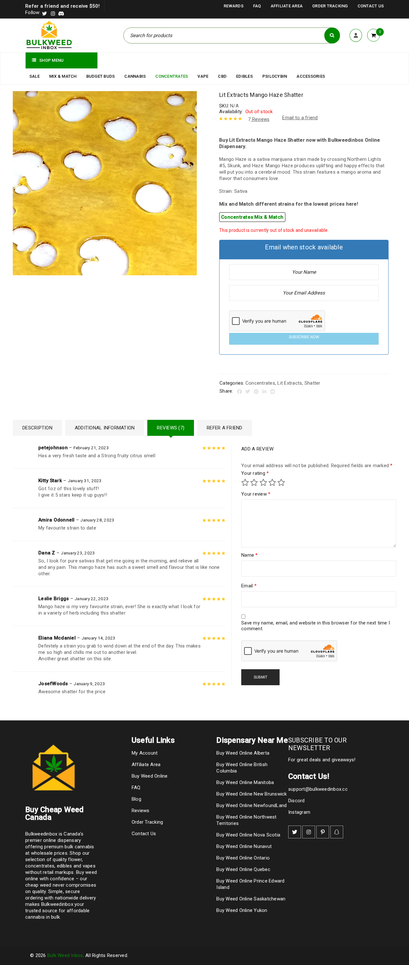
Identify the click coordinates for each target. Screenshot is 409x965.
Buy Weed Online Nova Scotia (248, 835)
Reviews (258, 119)
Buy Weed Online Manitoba (245, 782)
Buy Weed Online (150, 776)
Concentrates (260, 383)
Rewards (233, 6)
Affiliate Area (287, 6)
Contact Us (371, 6)
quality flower (67, 859)
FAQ (257, 6)
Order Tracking (330, 6)
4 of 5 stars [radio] (272, 482)
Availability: (231, 111)
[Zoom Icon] (105, 183)
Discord (296, 801)
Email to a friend (300, 117)
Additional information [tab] (105, 428)
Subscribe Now (304, 337)
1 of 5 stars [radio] (245, 482)
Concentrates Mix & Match (252, 217)
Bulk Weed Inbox (65, 955)
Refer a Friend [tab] (225, 428)
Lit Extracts (289, 383)
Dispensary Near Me (252, 740)
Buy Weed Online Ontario (243, 858)
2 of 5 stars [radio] (254, 482)
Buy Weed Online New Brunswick (251, 794)
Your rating (255, 473)
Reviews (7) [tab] (170, 428)
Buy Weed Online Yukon (241, 910)
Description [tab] (37, 428)
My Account (145, 753)
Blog (136, 799)
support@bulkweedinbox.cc (318, 789)
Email (249, 586)
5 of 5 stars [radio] (281, 482)
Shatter (312, 383)
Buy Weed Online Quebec (243, 869)
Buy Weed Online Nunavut (244, 846)
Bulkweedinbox (57, 904)
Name (249, 555)
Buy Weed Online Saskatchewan (250, 899)
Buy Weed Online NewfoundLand (251, 805)
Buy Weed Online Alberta (242, 753)
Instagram (299, 812)
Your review (255, 494)
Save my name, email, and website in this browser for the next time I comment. (315, 626)
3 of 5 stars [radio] (263, 482)
